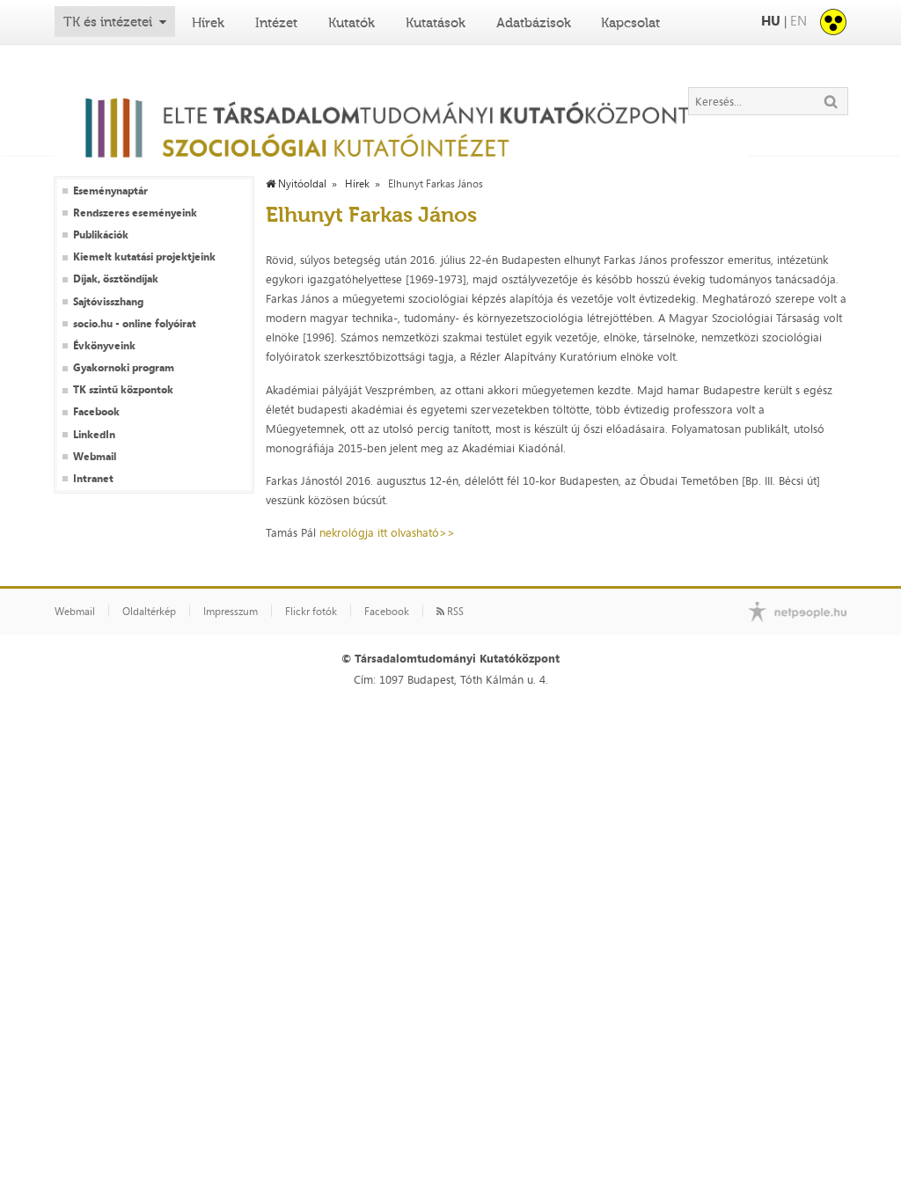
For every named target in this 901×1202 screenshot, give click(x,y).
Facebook (96, 412)
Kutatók (351, 23)
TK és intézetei (107, 22)
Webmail (94, 456)
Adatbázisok (533, 23)
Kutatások (435, 23)
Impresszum (230, 612)
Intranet (93, 478)
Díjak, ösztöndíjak (115, 279)
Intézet (276, 23)
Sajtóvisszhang (108, 302)
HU (770, 20)
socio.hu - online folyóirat (134, 324)
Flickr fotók (311, 612)
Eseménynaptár (110, 191)
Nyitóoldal (300, 184)
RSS (454, 612)
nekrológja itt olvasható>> (387, 532)
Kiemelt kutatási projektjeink (144, 257)
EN (798, 20)
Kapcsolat (630, 23)
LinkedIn (94, 434)
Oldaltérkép (149, 612)
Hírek (208, 23)
